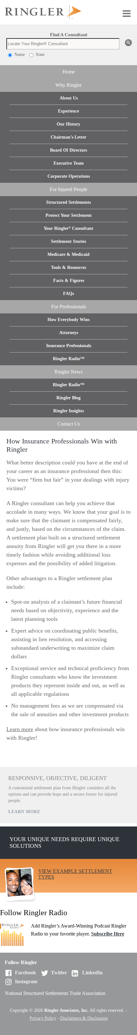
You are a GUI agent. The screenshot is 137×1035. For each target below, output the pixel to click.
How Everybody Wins (68, 319)
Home (68, 71)
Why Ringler (68, 85)
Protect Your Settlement (69, 215)
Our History (68, 124)
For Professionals (68, 306)
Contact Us (68, 424)
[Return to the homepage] (68, 12)
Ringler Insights (68, 410)
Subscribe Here (107, 933)
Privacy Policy (43, 1018)
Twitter (59, 972)
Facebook (25, 972)
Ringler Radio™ (68, 358)
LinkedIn (92, 972)
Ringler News (68, 371)
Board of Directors (68, 150)
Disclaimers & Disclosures (84, 1018)
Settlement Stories (68, 241)
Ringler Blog (68, 397)
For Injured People (68, 189)
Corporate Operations (68, 176)
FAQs (68, 293)
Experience (68, 111)
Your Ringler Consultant (68, 228)
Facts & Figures (68, 280)
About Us (69, 98)
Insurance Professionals (68, 345)
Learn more (19, 729)
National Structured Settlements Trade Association (55, 993)
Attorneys (68, 332)
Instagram (26, 981)
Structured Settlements (68, 202)
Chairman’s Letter (68, 137)
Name (19, 54)
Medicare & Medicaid (68, 254)
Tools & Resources (68, 267)
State (39, 54)
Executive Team (69, 163)
